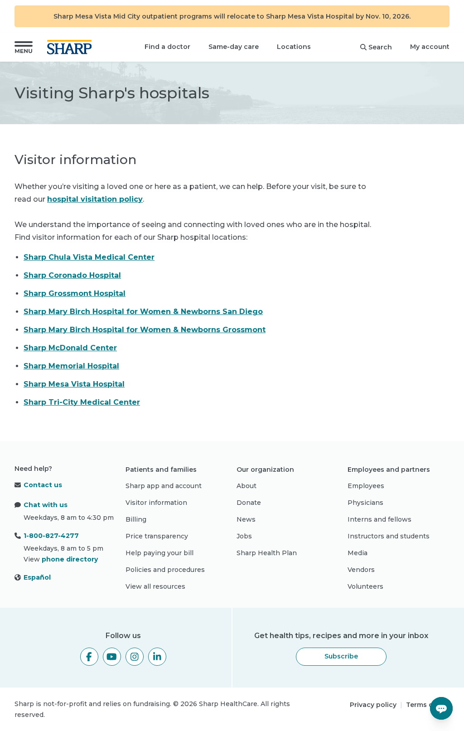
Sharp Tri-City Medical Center (82, 402)
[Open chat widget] (441, 708)
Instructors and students (389, 536)
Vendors (361, 570)
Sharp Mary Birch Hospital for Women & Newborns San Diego (143, 311)
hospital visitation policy (95, 199)
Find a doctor (167, 47)
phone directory (70, 559)
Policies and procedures (165, 570)
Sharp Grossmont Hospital (75, 293)
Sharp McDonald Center (70, 348)
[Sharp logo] (71, 47)
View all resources (155, 586)
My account (430, 47)
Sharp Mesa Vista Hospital (74, 384)
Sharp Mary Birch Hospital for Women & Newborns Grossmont (145, 329)
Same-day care (233, 47)
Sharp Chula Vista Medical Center (89, 257)
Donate (249, 503)
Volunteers (365, 586)
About (246, 486)
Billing (136, 519)
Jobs (244, 536)
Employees (366, 486)
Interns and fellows (379, 519)
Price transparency (157, 536)
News (246, 519)
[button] (23, 47)
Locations (294, 47)
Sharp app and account (164, 486)
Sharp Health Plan (267, 553)
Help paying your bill (159, 553)
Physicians (365, 503)
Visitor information (156, 503)
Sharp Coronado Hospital (72, 275)
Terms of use (428, 705)
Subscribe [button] (341, 656)
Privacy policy (373, 705)
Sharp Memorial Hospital (71, 366)
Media (357, 553)
